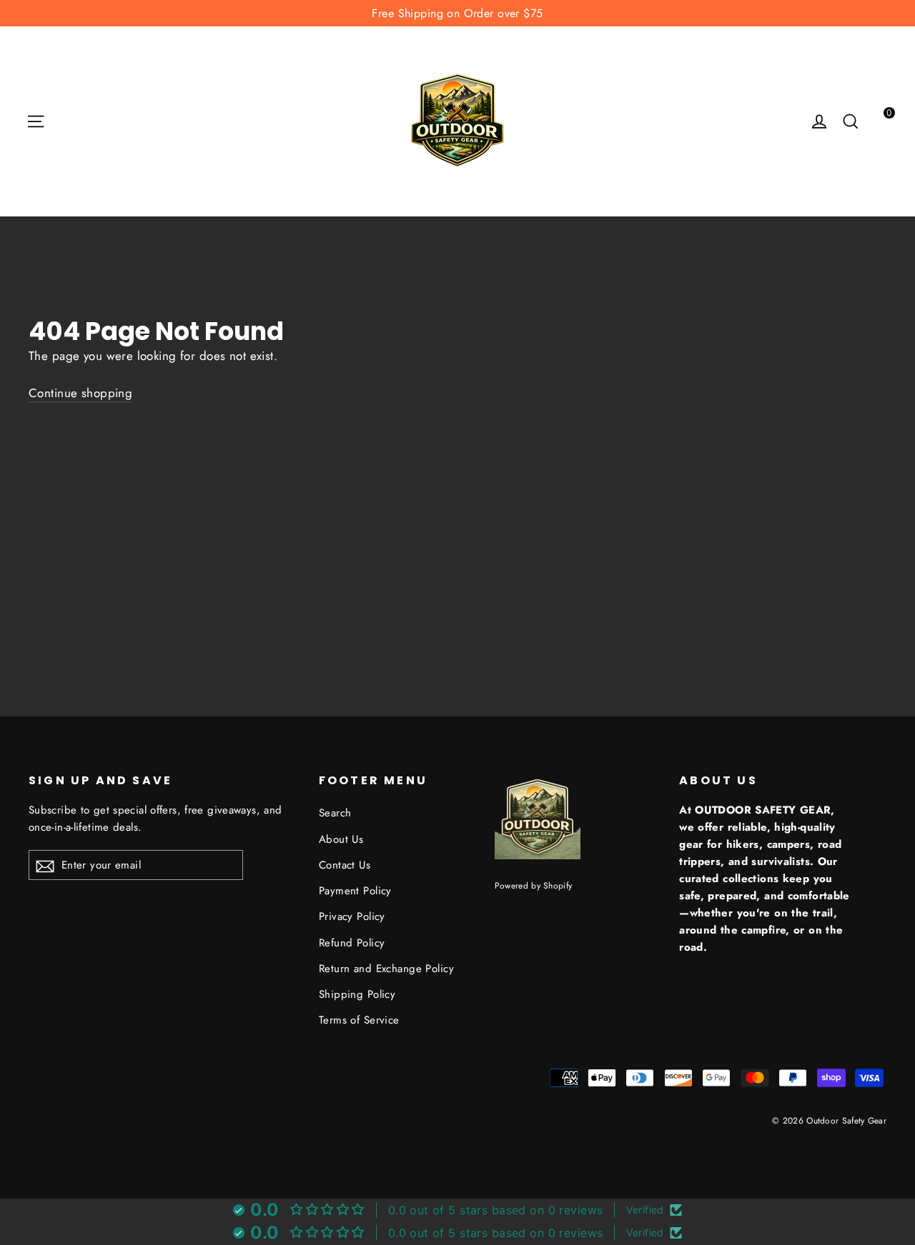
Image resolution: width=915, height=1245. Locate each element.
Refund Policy (352, 943)
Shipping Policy (357, 994)
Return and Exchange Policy (386, 968)
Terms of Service (359, 1020)
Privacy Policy (352, 916)
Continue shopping (80, 392)
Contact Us (344, 865)
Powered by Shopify (533, 885)
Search (335, 813)
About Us (341, 839)
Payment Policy (355, 891)
